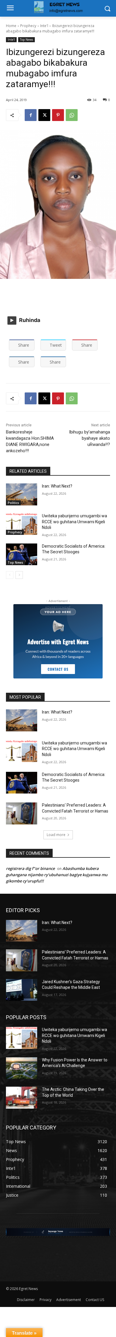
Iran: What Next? (57, 486)
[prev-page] (9, 575)
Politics (13, 503)
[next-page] (19, 575)
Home (11, 25)
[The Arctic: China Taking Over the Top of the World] (21, 1098)
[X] (44, 115)
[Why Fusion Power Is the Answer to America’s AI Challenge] (21, 1068)
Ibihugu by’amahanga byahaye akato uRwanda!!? (89, 438)
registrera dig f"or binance (30, 868)
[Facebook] (31, 115)
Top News (26, 39)
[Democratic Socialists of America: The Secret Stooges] (21, 554)
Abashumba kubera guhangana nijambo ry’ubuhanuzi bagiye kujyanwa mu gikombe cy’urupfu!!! (56, 875)
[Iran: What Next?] (21, 494)
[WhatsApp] (72, 115)
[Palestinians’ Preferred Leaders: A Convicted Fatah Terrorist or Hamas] (21, 813)
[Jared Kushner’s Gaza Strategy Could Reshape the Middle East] (21, 990)
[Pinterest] (58, 115)
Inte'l (44, 25)
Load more (56, 834)
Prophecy (28, 25)
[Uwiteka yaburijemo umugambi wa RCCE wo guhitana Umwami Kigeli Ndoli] (21, 524)
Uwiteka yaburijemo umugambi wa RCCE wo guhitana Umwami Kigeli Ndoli (74, 521)
